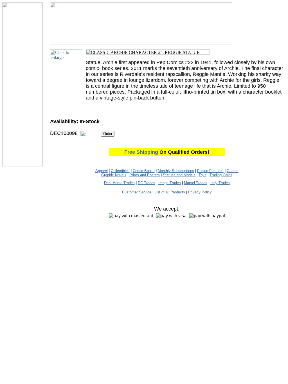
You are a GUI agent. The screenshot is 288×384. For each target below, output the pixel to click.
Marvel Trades (195, 183)
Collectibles (120, 171)
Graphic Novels (113, 175)
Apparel (101, 171)
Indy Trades (220, 183)
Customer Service (136, 192)
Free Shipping (141, 152)
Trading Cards (221, 175)
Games (232, 171)
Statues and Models (179, 175)
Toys (202, 175)
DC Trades (146, 183)
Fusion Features (210, 171)
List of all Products (169, 192)
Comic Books (144, 171)
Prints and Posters (144, 175)
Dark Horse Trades (119, 183)
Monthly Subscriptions (176, 171)
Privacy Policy (200, 192)
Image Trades (169, 183)
